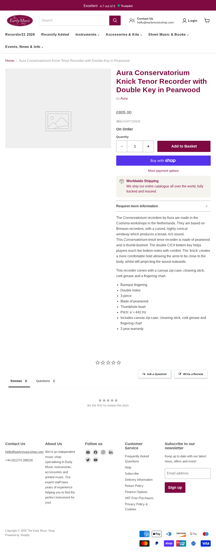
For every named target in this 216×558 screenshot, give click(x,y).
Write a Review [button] (193, 374)
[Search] (115, 20)
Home (9, 60)
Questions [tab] (43, 381)
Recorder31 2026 (20, 34)
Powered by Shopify (17, 535)
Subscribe (132, 473)
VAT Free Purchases (139, 498)
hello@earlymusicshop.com (24, 452)
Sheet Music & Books (167, 34)
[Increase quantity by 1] (148, 146)
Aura (124, 98)
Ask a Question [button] (157, 374)
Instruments (87, 34)
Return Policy (134, 486)
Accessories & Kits (123, 34)
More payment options (163, 170)
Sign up (175, 487)
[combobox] (74, 20)
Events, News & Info (23, 47)
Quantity (122, 136)
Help (128, 467)
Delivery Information (139, 479)
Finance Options (136, 492)
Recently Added (55, 34)
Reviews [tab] (16, 381)
